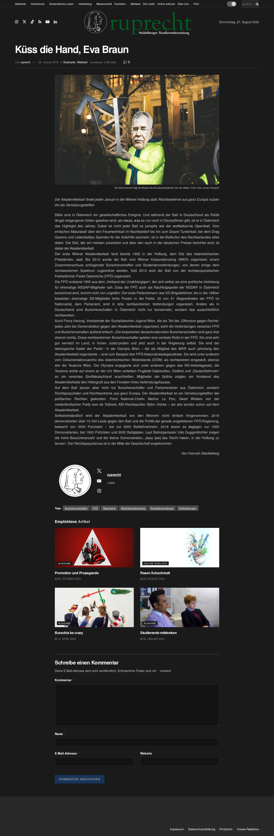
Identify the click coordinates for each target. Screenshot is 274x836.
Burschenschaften (76, 508)
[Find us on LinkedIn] (55, 22)
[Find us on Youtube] (47, 22)
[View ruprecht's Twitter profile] (99, 470)
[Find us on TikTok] (32, 21)
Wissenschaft (104, 4)
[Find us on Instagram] (16, 22)
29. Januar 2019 (48, 62)
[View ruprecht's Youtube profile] (99, 480)
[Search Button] (256, 4)
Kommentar (64, 680)
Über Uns (183, 4)
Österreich (109, 508)
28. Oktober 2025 (69, 578)
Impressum (177, 829)
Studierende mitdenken (158, 632)
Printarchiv (226, 829)
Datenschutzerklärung (201, 829)
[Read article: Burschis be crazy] (94, 607)
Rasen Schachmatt (155, 572)
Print (196, 4)
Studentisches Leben (61, 4)
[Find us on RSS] (39, 22)
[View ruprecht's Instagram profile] (99, 490)
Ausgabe (64, 563)
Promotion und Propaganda (76, 572)
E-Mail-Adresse (67, 753)
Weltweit (135, 4)
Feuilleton (120, 4)
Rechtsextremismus (133, 508)
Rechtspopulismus (162, 508)
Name (60, 734)
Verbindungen (188, 508)
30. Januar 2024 (153, 638)
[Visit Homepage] (138, 22)
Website (146, 753)
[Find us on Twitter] (24, 21)
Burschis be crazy (69, 632)
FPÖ (95, 508)
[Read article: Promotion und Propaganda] (94, 548)
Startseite (20, 4)
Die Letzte (149, 4)
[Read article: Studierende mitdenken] (179, 607)
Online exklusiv (166, 4)
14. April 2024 (66, 638)
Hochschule (38, 4)
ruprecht (25, 62)
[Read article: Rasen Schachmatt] (179, 548)
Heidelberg (85, 4)
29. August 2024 (153, 578)
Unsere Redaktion (248, 829)
